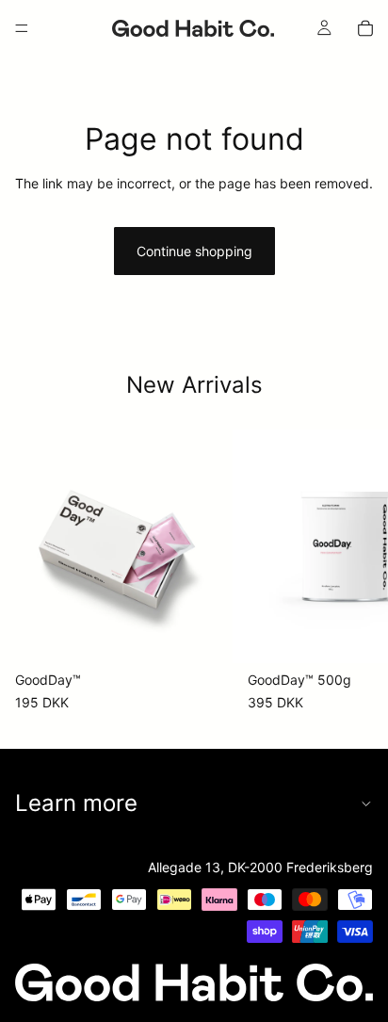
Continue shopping (194, 251)
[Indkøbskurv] (365, 28)
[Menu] (21, 28)
